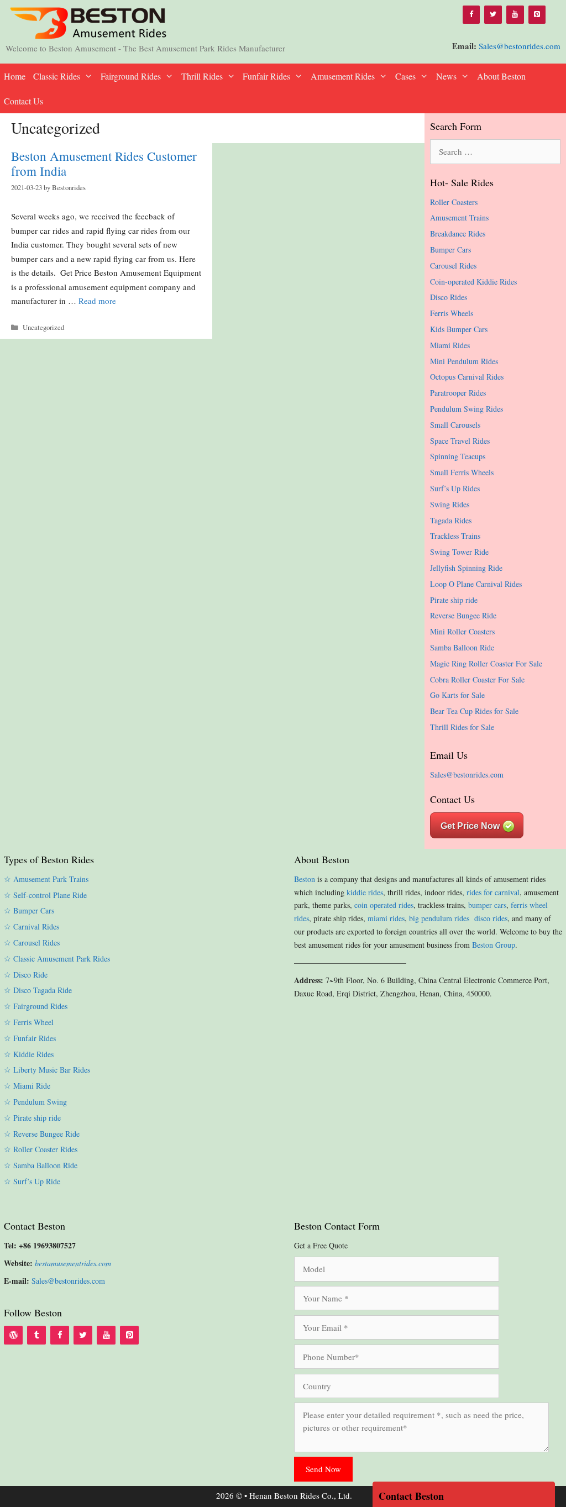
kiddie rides (365, 892)
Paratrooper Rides (458, 392)
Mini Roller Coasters (462, 631)
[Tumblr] (36, 1335)
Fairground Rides (131, 76)
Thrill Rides (202, 76)
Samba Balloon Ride (462, 647)
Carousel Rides (453, 265)
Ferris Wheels (451, 313)
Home (14, 76)
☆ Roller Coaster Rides (40, 1149)
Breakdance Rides (457, 233)
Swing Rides (449, 504)
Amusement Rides (343, 76)
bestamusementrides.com (73, 1263)
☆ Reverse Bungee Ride (42, 1133)
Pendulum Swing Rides (466, 408)
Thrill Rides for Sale (462, 727)
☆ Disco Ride (26, 974)
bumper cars (487, 905)
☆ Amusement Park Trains (46, 879)
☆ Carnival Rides (31, 926)
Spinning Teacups (457, 456)
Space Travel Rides (460, 440)
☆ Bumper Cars (29, 910)
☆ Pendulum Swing (35, 1101)
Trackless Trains (455, 536)
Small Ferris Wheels (462, 472)
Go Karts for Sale (457, 695)
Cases (405, 76)
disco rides (490, 918)
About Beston (501, 76)
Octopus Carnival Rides (467, 376)
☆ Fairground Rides (35, 1006)
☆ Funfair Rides (30, 1038)
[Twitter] (493, 15)
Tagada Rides (450, 520)
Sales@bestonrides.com (519, 45)
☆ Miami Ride (27, 1085)
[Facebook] (471, 15)
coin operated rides (383, 905)
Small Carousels (455, 424)
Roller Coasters (454, 202)
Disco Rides (448, 297)
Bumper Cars (450, 249)
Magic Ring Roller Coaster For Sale (486, 663)
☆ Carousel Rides (32, 942)
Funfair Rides (266, 76)
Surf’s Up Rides (455, 488)
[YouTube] (515, 15)
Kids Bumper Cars (459, 329)
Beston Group (493, 944)
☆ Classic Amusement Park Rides (57, 958)
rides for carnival (493, 892)
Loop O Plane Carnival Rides (476, 584)
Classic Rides (56, 76)
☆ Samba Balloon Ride (40, 1165)
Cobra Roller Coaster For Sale (477, 679)
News (446, 76)
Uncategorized (43, 327)
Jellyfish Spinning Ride (466, 568)
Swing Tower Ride (459, 552)
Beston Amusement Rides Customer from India (104, 164)
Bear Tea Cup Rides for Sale (474, 711)
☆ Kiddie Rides (29, 1054)
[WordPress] (13, 1335)
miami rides (386, 918)
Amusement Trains (459, 217)
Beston (304, 879)
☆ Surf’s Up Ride (32, 1181)
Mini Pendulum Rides (464, 361)
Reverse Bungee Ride (463, 615)
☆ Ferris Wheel (29, 1022)
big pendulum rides (440, 918)
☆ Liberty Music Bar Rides (47, 1069)
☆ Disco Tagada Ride (38, 990)
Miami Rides (450, 345)
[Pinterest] (537, 15)
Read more (97, 300)
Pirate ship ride (454, 600)
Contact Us (23, 101)
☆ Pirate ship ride (32, 1117)
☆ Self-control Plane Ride (45, 895)
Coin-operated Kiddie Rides (473, 281)
